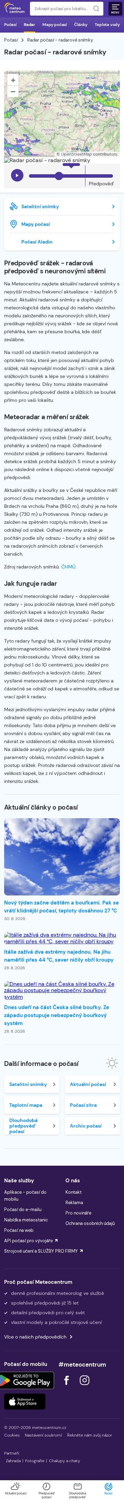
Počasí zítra (83, 1105)
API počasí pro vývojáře (28, 1241)
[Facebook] (67, 1386)
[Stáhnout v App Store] (24, 1402)
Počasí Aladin (37, 242)
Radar (29, 24)
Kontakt (73, 1192)
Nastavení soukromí (43, 1435)
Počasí (10, 24)
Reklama (74, 1203)
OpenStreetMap (76, 154)
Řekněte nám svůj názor (89, 1435)
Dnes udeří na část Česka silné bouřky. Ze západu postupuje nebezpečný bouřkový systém (56, 1015)
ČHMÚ (68, 567)
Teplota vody (107, 24)
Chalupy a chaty (64, 1461)
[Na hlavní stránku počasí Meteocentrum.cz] (14, 8)
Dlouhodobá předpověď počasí (23, 1125)
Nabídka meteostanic (26, 1220)
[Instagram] (84, 1386)
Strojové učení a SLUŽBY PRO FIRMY (41, 1251)
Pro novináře (78, 1213)
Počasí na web (18, 1230)
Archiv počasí (86, 1126)
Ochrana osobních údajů (90, 1223)
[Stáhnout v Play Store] (24, 1380)
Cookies (12, 1435)
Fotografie (34, 1461)
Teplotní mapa (25, 1105)
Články (80, 24)
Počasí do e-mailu (22, 1209)
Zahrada (13, 1461)
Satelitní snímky (40, 206)
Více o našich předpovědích (35, 1337)
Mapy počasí (54, 24)
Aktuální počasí (88, 1084)
